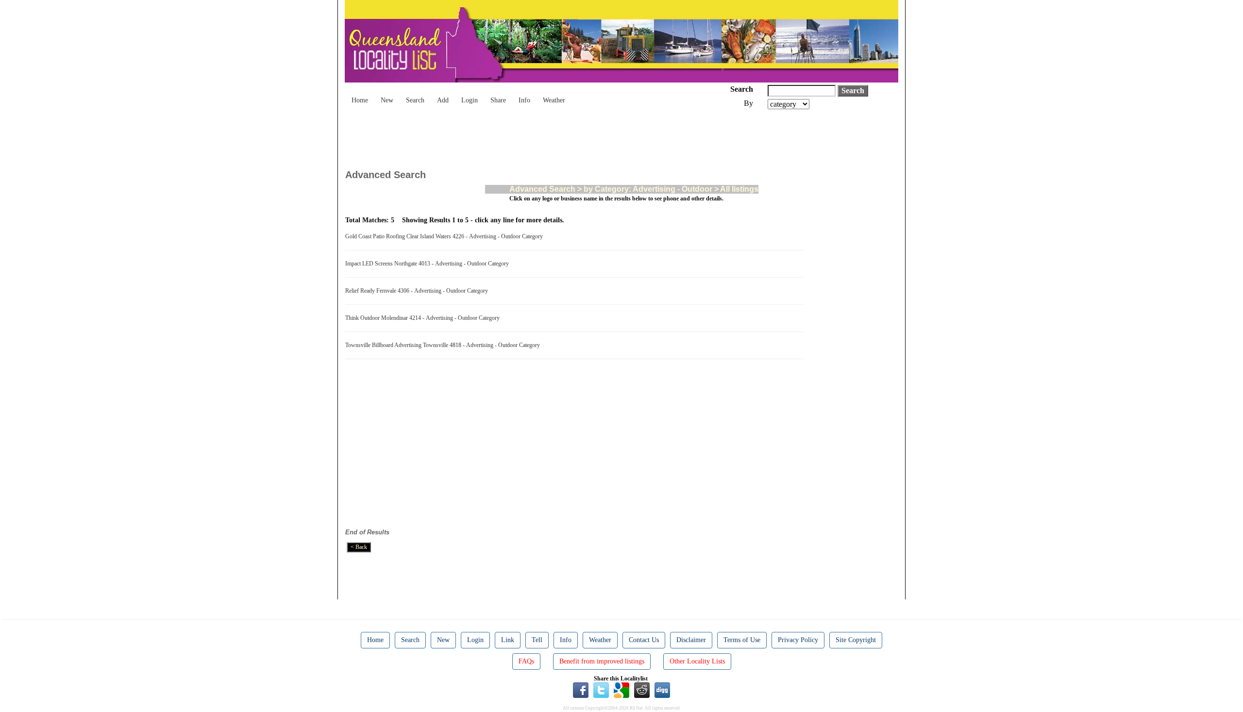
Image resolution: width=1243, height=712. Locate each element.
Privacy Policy (798, 640)
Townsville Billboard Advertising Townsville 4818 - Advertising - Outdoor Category (444, 345)
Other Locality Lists (697, 661)
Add (443, 100)
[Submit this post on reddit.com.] (642, 689)
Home (360, 100)
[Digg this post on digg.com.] (662, 689)
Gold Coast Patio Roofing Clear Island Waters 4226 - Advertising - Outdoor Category (445, 236)
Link (507, 640)
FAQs (526, 661)
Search (415, 100)
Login (469, 100)
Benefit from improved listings (601, 661)
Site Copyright (856, 640)
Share (498, 100)
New (387, 100)
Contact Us (644, 640)
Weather (554, 100)
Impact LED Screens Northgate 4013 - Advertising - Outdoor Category (428, 263)
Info (524, 100)
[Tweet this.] (601, 689)
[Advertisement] (522, 136)
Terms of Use (741, 640)
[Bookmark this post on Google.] (621, 689)
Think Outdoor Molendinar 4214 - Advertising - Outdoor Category (424, 318)
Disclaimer (691, 640)
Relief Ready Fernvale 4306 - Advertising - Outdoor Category (418, 290)
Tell (537, 640)
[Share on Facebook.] (581, 689)
